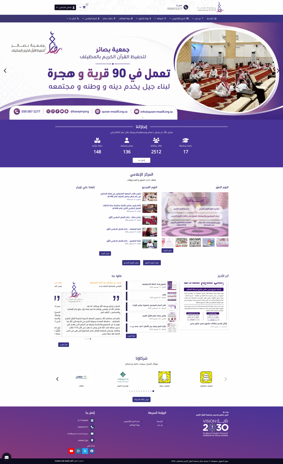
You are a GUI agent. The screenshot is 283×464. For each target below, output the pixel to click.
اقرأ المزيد (131, 336)
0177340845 (83, 420)
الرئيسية (210, 18)
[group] (195, 214)
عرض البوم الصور (152, 263)
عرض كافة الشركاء (141, 399)
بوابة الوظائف (124, 18)
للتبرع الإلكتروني (178, 18)
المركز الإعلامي (91, 18)
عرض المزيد (167, 250)
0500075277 (83, 427)
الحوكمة (160, 18)
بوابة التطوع (144, 18)
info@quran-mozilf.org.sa (77, 433)
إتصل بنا (141, 160)
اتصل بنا (72, 18)
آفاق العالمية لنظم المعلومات (64, 461)
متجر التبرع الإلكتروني (132, 421)
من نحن (198, 18)
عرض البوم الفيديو (131, 263)
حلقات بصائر (108, 18)
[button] (5, 70)
